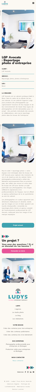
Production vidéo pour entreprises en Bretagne (18, 350)
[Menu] (33, 3)
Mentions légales (13, 384)
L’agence (18, 309)
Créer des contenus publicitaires (18, 331)
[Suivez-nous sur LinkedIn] (30, 372)
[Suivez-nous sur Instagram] (28, 372)
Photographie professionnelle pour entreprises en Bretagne (18, 345)
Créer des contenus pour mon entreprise (18, 328)
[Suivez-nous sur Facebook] (25, 372)
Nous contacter (18, 360)
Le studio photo (18, 312)
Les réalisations (18, 319)
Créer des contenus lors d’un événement (18, 335)
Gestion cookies (18, 389)
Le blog (18, 315)
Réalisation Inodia (23, 386)
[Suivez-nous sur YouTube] (33, 372)
